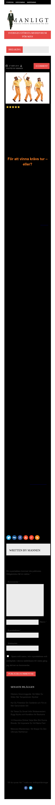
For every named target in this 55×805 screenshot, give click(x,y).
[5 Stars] (18, 107)
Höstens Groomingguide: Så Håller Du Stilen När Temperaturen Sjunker (27, 695)
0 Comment (42, 66)
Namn (43, 621)
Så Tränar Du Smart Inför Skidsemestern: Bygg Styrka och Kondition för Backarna (28, 713)
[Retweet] (8, 539)
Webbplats (12, 643)
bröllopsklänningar (40, 782)
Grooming (20, 2)
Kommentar (14, 581)
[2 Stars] (10, 107)
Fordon (9, 2)
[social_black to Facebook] (20, 539)
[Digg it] (14, 539)
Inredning (31, 2)
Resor (9, 8)
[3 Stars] (13, 107)
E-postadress (14, 630)
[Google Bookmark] (31, 539)
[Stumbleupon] (25, 539)
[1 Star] (7, 107)
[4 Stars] (16, 107)
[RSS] (37, 539)
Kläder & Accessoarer (16, 5)
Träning (17, 8)
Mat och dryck (35, 5)
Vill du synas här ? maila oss (20, 782)
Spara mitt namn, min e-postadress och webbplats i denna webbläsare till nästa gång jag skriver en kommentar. (26, 661)
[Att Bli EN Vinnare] (28, 102)
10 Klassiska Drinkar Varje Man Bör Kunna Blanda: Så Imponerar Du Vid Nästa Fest (29, 721)
